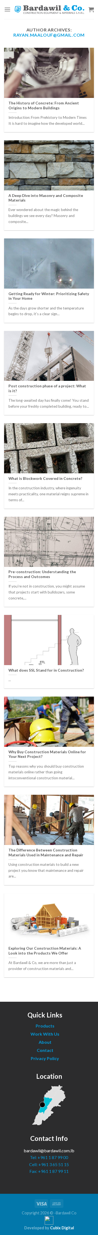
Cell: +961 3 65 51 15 (49, 1164)
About (45, 1042)
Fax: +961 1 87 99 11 (49, 1171)
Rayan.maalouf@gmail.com (49, 34)
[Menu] (7, 9)
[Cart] (91, 9)
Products (45, 1025)
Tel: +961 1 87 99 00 (49, 1157)
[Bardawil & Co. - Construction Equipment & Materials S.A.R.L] (49, 9)
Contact (45, 1050)
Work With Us (44, 1033)
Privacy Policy (45, 1058)
